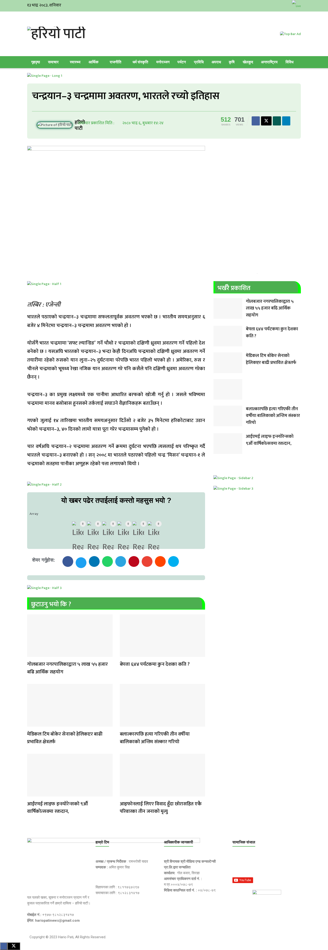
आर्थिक (93, 62)
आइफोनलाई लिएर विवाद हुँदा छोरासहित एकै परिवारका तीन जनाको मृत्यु (161, 808)
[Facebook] (238, 865)
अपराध (216, 62)
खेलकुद (248, 62)
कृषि (232, 62)
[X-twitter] (261, 865)
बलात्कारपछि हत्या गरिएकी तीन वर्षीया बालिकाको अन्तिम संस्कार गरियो (155, 738)
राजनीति (115, 62)
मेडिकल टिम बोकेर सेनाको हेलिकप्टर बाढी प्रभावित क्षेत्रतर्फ (64, 738)
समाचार (53, 62)
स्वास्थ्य (75, 62)
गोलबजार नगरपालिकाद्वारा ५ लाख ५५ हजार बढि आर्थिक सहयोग (67, 668)
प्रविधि (199, 62)
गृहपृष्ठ (35, 62)
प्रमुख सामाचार (32, 653)
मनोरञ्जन (163, 62)
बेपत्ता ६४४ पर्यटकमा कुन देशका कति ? (155, 664)
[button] (67, 561)
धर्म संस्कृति (140, 62)
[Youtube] (284, 865)
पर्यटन (181, 62)
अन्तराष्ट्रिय (269, 62)
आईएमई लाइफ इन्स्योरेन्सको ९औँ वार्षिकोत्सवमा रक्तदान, (57, 808)
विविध (289, 62)
